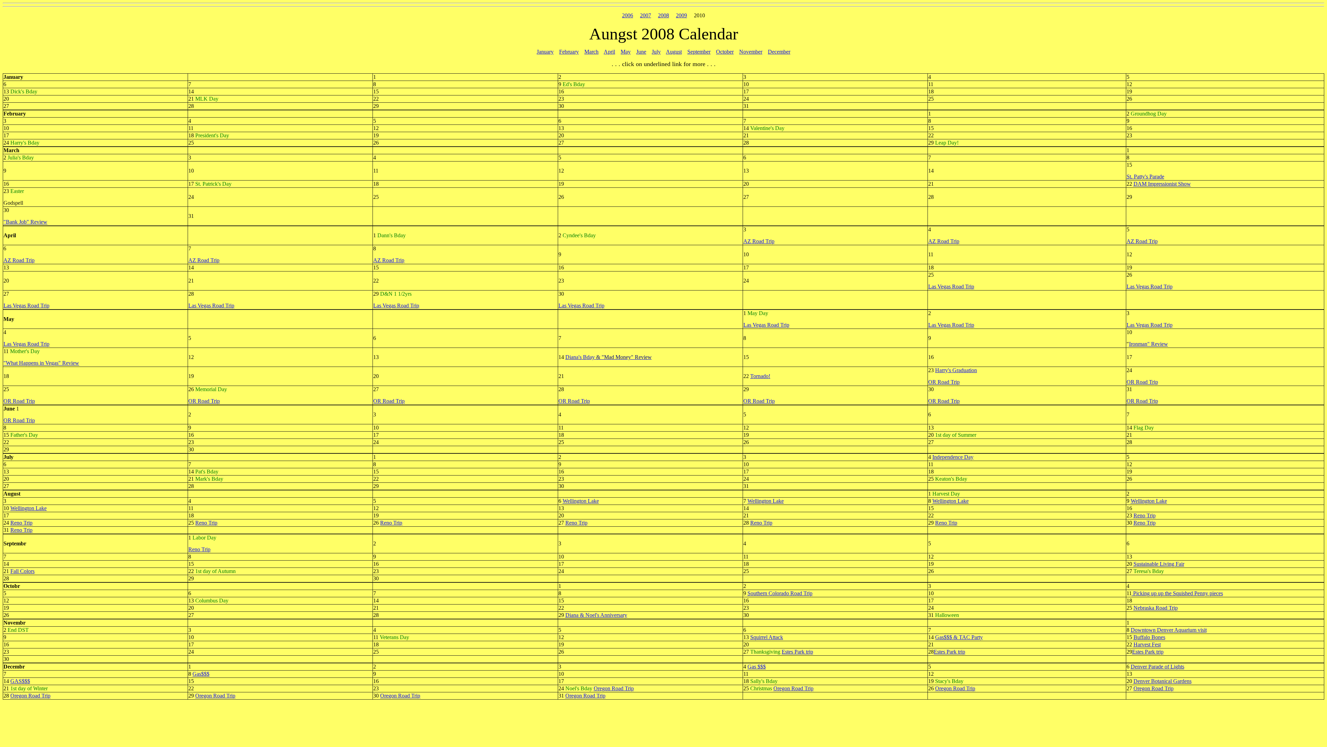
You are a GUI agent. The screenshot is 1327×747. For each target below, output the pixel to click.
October (725, 52)
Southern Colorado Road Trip (779, 593)
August (674, 52)
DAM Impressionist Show (1162, 184)
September (698, 52)
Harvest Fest (1147, 644)
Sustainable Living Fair (1158, 564)
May (626, 52)
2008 (663, 15)
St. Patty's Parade (1145, 176)
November (750, 52)
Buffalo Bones (1149, 637)
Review (38, 222)
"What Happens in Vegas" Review (41, 363)
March (591, 52)
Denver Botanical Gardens (1162, 681)
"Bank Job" (16, 222)
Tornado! (760, 376)
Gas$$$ (200, 674)
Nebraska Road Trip (1155, 608)
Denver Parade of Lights (1157, 667)
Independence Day (952, 457)
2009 (681, 15)
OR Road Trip (944, 382)
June (641, 52)
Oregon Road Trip (614, 688)
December (779, 52)
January (545, 52)
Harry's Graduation (956, 370)
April (609, 52)
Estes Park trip (797, 652)
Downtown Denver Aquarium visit (1169, 630)
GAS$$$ (20, 681)
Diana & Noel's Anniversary (596, 615)
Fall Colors (22, 571)
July (656, 52)
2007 (645, 15)
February (569, 52)
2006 (627, 15)
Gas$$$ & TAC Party (959, 637)
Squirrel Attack (766, 637)
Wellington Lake (581, 501)
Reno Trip (1144, 515)
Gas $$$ (756, 667)
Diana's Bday (580, 357)
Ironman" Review (1148, 344)
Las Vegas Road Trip (951, 286)
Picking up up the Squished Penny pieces (1177, 593)
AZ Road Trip (758, 241)
